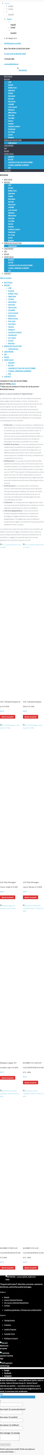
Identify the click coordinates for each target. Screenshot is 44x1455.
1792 (9, 82)
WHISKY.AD (4, 175)
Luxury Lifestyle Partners (13, 1300)
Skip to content (6, 278)
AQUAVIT (11, 157)
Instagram (8, 1376)
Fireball (10, 93)
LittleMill (11, 104)
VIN (5, 148)
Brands (6, 1297)
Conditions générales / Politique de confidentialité (22, 1310)
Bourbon (11, 137)
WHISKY (7, 79)
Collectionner (12, 143)
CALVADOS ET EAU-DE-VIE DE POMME (20, 162)
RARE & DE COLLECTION (12, 140)
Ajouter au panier (8, 717)
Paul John (11, 115)
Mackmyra (11, 110)
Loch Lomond (12, 107)
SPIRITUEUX (9, 154)
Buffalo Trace (12, 88)
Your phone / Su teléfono (9, 1425)
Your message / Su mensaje (10, 1433)
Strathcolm (11, 129)
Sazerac (10, 121)
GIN (9, 168)
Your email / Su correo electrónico (13, 1409)
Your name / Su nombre (9, 1417)
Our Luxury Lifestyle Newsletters (16, 1303)
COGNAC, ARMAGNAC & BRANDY (18, 165)
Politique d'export (11, 1338)
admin (13, 384)
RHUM (6, 151)
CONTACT (7, 170)
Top (1, 1394)
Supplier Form (9, 1334)
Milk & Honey (12, 112)
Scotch (10, 135)
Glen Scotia (11, 101)
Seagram (11, 124)
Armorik (10, 85)
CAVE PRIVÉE (8, 145)
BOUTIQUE (8, 76)
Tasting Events (9, 1320)
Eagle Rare (11, 90)
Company (7, 1325)
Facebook (7, 1373)
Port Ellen (11, 118)
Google (6, 1370)
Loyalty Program (10, 1329)
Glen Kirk (11, 99)
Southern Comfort (14, 126)
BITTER (10, 159)
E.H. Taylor (11, 132)
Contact (7, 1305)
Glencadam (11, 96)
